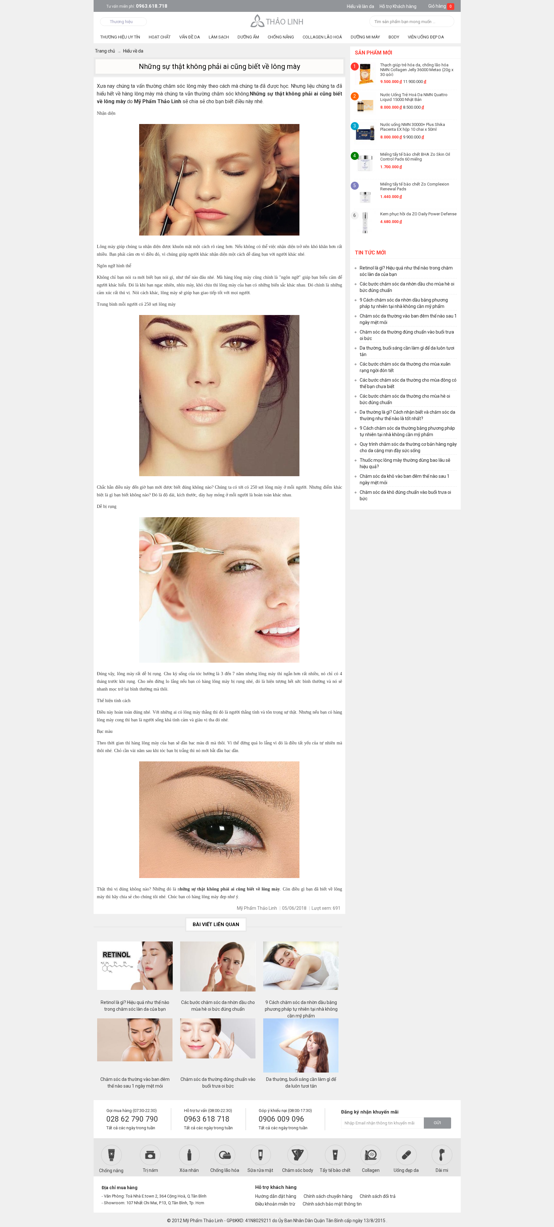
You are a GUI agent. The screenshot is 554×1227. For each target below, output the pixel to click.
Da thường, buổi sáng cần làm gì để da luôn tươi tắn (301, 1083)
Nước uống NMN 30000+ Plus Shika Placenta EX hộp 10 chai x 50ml (412, 127)
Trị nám (150, 1170)
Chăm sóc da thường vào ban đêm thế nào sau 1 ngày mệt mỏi (135, 1083)
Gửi (437, 1123)
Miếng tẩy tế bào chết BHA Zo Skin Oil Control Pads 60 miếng (415, 157)
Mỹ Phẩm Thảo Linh (203, 1220)
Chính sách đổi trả (378, 1196)
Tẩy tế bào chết (335, 1170)
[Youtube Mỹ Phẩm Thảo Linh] (433, 1190)
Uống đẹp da (406, 1170)
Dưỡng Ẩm (248, 37)
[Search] (447, 22)
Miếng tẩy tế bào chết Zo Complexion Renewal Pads (414, 186)
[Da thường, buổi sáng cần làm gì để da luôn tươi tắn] (301, 1047)
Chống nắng (111, 1170)
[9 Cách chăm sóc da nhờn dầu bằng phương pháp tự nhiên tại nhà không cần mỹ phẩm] (301, 970)
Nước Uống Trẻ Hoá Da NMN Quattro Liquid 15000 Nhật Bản (414, 97)
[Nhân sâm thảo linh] (277, 20)
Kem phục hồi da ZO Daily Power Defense (418, 213)
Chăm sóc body (297, 1170)
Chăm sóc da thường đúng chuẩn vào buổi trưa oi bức (218, 1083)
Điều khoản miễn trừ (275, 1203)
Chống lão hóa (224, 1170)
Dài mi (442, 1170)
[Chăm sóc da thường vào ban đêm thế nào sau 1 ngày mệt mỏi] (135, 1047)
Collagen (371, 1170)
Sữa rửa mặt (260, 1170)
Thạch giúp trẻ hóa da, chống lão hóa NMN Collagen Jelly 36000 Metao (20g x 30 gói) (416, 69)
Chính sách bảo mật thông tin (332, 1203)
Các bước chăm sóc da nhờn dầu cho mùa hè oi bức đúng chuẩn (218, 1006)
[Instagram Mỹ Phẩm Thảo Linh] (444, 1190)
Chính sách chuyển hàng (328, 1196)
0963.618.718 (136, 6)
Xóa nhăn (189, 1170)
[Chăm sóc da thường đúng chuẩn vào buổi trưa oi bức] (218, 1047)
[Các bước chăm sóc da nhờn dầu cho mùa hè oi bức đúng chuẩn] (218, 970)
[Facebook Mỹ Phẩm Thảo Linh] (422, 1190)
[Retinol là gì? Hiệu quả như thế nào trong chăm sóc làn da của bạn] (135, 970)
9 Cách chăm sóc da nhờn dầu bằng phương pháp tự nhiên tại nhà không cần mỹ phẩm (301, 1006)
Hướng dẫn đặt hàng (275, 1196)
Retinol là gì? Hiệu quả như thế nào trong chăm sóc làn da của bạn (135, 1006)
